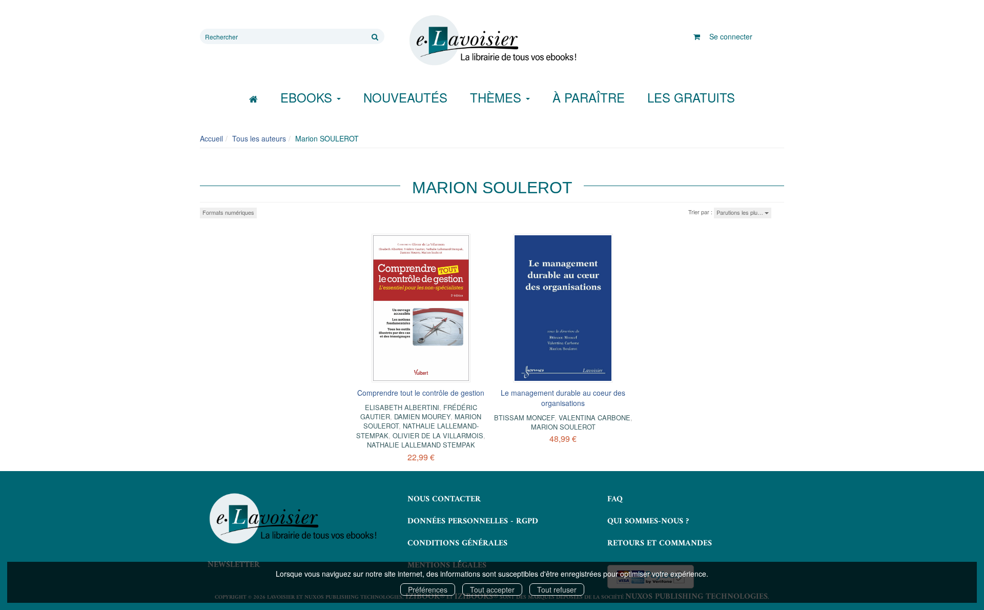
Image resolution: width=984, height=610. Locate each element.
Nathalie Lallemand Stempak (421, 445)
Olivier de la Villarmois (438, 435)
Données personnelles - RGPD (472, 521)
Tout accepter (492, 589)
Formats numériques (228, 212)
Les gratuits (691, 97)
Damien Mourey (422, 416)
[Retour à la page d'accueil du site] (492, 40)
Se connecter (730, 36)
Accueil (211, 138)
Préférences (427, 589)
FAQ (615, 499)
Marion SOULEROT (563, 427)
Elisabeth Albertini (402, 407)
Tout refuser (557, 589)
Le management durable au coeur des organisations (563, 398)
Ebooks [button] (308, 97)
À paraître (588, 97)
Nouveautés (405, 97)
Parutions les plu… (740, 212)
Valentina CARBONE (594, 417)
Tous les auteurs (259, 138)
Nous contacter (444, 499)
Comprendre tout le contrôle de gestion (420, 393)
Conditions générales (457, 543)
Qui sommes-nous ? (648, 521)
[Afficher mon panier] (696, 36)
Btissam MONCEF (524, 417)
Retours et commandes (659, 543)
